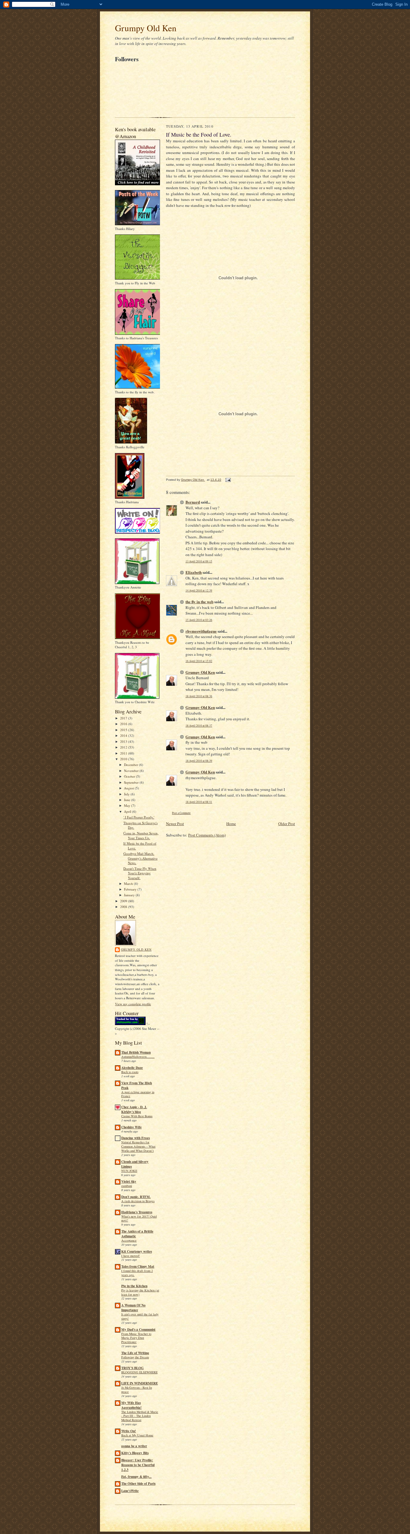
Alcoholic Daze (132, 1067)
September (132, 782)
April (128, 811)
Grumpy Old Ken (145, 28)
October (130, 776)
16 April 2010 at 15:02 (198, 661)
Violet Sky (128, 1181)
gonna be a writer (134, 1446)
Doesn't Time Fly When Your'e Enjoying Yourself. (139, 873)
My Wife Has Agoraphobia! (131, 1405)
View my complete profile (133, 1004)
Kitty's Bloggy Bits (135, 1453)
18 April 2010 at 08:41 (198, 802)
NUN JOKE (129, 1171)
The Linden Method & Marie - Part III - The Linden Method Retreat (139, 1416)
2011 (124, 753)
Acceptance (129, 1240)
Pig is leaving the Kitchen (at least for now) (140, 1292)
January (130, 895)
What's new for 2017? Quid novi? (139, 1218)
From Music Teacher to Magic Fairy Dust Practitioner (136, 1338)
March (129, 883)
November (132, 770)
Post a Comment (181, 813)
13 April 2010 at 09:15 (198, 561)
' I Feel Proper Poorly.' (138, 817)
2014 (124, 735)
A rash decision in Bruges (138, 1201)
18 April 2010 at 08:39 (198, 761)
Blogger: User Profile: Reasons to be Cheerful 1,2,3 (138, 1465)
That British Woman (136, 1052)
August (129, 788)
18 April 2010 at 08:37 (198, 726)
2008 (124, 906)
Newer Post (175, 823)
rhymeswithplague (201, 631)
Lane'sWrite (130, 1490)
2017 (124, 718)
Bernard (192, 502)
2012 (124, 747)
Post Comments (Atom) (207, 835)
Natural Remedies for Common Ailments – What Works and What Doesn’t (138, 1146)
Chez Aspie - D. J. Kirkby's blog (134, 1109)
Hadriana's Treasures (136, 1212)
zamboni (126, 1186)
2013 (124, 741)
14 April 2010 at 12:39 (198, 590)
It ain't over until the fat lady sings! (139, 1316)
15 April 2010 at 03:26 (198, 620)
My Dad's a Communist (138, 1329)
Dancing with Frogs (135, 1138)
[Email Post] (228, 479)
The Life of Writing (135, 1353)
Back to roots (129, 1072)
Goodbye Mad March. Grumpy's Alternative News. (140, 858)
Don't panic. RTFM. (136, 1196)
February (130, 889)
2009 (124, 901)
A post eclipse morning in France (137, 1094)
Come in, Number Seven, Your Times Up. (140, 835)
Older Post (286, 823)
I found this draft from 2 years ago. (137, 1273)
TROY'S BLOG (132, 1368)
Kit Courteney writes (136, 1251)
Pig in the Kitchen (134, 1286)
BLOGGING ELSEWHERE (139, 1372)
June (127, 799)
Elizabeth (193, 572)
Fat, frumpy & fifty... (136, 1476)
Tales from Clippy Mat (137, 1266)
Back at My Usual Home (137, 1435)
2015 (124, 730)
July (127, 794)
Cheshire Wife (131, 1127)
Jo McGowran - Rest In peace (136, 1389)
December (131, 764)
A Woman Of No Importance (133, 1307)
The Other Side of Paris (138, 1483)
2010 (124, 759)
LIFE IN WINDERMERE (139, 1383)
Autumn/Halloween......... (138, 1056)
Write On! (128, 1431)
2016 (124, 724)
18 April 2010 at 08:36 (198, 696)
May (127, 805)
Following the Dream (135, 1357)
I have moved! (130, 1256)
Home (231, 823)
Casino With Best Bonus (136, 1116)
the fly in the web (199, 601)
